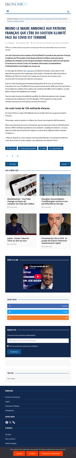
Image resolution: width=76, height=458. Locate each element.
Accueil (9, 19)
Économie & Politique (44, 43)
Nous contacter (10, 439)
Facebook (7, 156)
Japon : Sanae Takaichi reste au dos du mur (18, 239)
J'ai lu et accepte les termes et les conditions (23, 346)
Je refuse (32, 453)
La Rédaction (11, 43)
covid (43, 148)
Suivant (64, 164)
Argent (7, 401)
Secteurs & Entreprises (62, 43)
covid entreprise (56, 148)
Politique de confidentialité (51, 453)
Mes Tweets (11, 378)
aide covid (12, 148)
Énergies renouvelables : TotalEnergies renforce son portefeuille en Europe (55, 201)
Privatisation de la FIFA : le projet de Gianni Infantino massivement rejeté (54, 240)
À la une (15, 19)
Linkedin (18, 156)
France (53, 43)
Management (9, 410)
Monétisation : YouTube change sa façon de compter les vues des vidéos (20, 201)
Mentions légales (11, 443)
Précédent (12, 164)
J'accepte (19, 453)
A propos (8, 434)
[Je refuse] (74, 453)
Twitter (12, 156)
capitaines (31, 71)
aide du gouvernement (28, 148)
